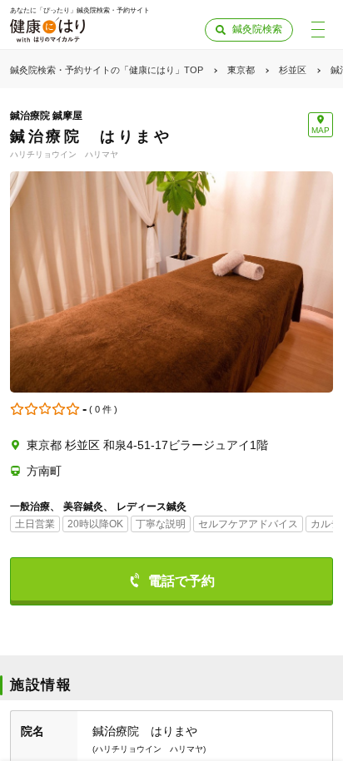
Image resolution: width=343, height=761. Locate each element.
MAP (320, 130)
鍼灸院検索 (257, 29)
